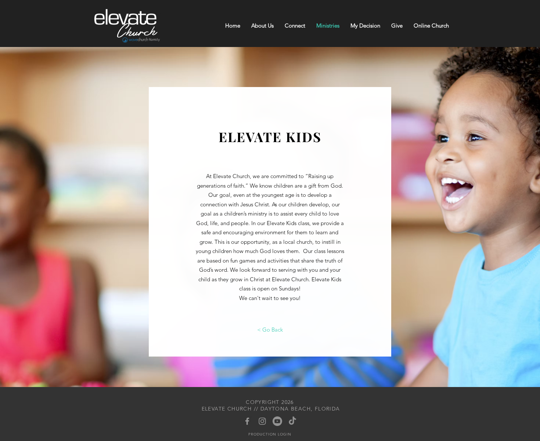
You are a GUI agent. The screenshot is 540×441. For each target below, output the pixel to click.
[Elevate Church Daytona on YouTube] (277, 421)
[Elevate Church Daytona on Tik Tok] (292, 421)
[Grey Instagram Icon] (262, 421)
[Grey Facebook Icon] (247, 421)
